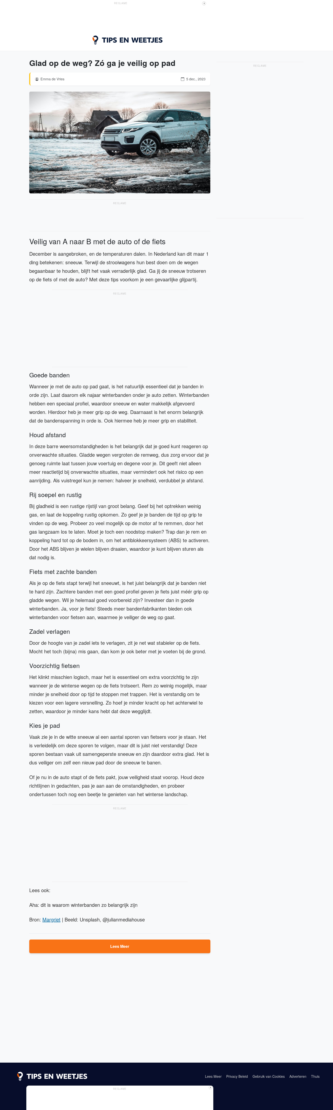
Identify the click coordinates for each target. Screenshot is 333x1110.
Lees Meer (119, 946)
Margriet (51, 919)
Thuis (315, 1076)
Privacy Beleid (237, 1076)
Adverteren (297, 1076)
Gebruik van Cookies (269, 1076)
